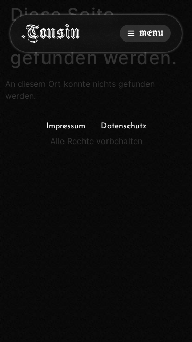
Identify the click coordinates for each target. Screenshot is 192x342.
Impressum (66, 126)
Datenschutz (123, 126)
